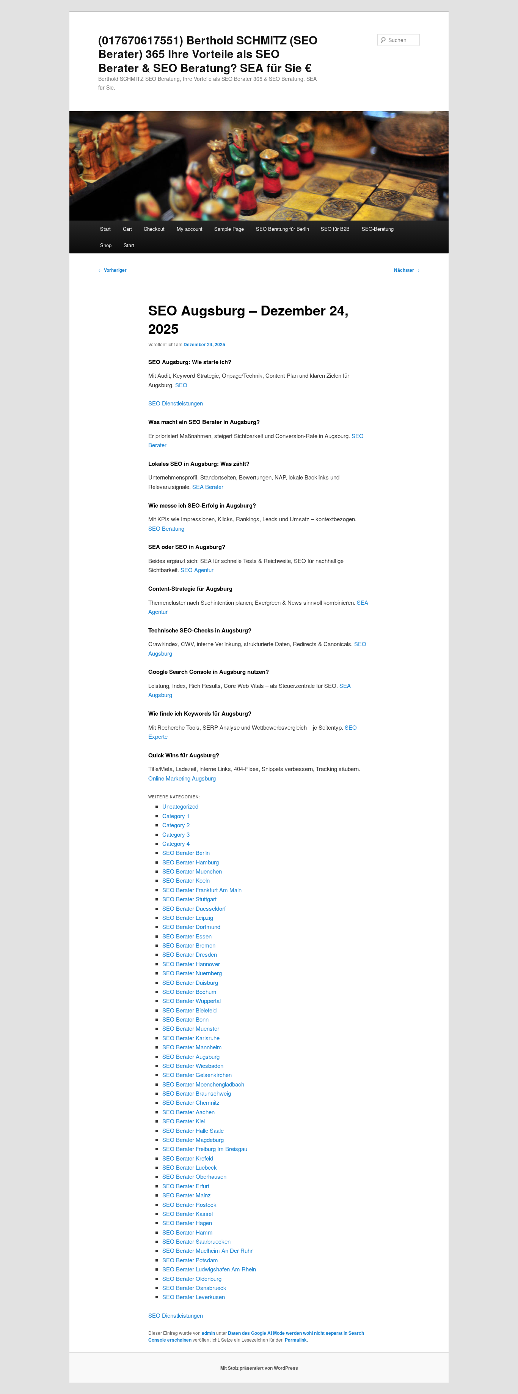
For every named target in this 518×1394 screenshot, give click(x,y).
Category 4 (176, 843)
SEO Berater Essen (187, 936)
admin (208, 1332)
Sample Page (229, 228)
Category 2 (176, 825)
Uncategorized (180, 806)
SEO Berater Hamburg (190, 862)
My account (189, 228)
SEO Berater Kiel (183, 1121)
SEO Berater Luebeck (189, 1167)
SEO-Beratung (378, 228)
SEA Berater (207, 486)
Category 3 (176, 834)
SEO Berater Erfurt (185, 1186)
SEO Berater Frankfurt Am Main (202, 890)
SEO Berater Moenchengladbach (203, 1084)
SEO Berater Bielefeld (189, 1010)
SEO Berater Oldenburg (191, 1278)
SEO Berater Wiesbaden (192, 1065)
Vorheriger (112, 269)
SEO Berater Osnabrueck (194, 1288)
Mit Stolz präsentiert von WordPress (259, 1367)
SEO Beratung (166, 528)
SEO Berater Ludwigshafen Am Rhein (209, 1269)
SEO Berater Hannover (191, 964)
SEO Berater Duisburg (190, 982)
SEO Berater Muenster (190, 1028)
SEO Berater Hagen (187, 1223)
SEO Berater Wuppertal (191, 1000)
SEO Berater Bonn (185, 1019)
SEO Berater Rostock (189, 1204)
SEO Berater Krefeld (187, 1158)
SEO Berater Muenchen (192, 871)
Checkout (154, 228)
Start (105, 228)
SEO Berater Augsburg (191, 1056)
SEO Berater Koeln (186, 880)
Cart (127, 228)
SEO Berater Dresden (189, 954)
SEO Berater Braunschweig (196, 1093)
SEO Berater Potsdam (190, 1260)
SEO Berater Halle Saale (193, 1130)
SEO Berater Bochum (189, 991)
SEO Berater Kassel (187, 1213)
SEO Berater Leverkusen (193, 1297)
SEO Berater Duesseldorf (194, 908)
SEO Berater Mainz (186, 1195)
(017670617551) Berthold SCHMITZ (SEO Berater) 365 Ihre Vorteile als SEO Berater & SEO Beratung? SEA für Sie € (207, 54)
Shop (105, 245)
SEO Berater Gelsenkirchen (197, 1075)
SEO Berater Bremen (188, 945)
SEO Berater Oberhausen (194, 1176)
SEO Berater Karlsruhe (191, 1038)
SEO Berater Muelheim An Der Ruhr (207, 1250)
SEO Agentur (197, 570)
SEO (181, 385)
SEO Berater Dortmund (191, 926)
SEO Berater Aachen (188, 1112)
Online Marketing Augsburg (182, 778)
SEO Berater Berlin (186, 852)
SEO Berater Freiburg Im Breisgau (204, 1149)
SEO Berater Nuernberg (192, 973)
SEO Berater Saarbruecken (196, 1241)
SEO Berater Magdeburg (193, 1139)
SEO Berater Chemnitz (191, 1102)
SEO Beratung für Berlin (282, 228)
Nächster (407, 269)
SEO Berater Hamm (187, 1232)
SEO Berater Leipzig (187, 917)
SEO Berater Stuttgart (189, 899)
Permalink (296, 1339)
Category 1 (176, 816)
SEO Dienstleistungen (175, 403)
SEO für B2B (335, 228)
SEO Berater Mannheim (192, 1047)
